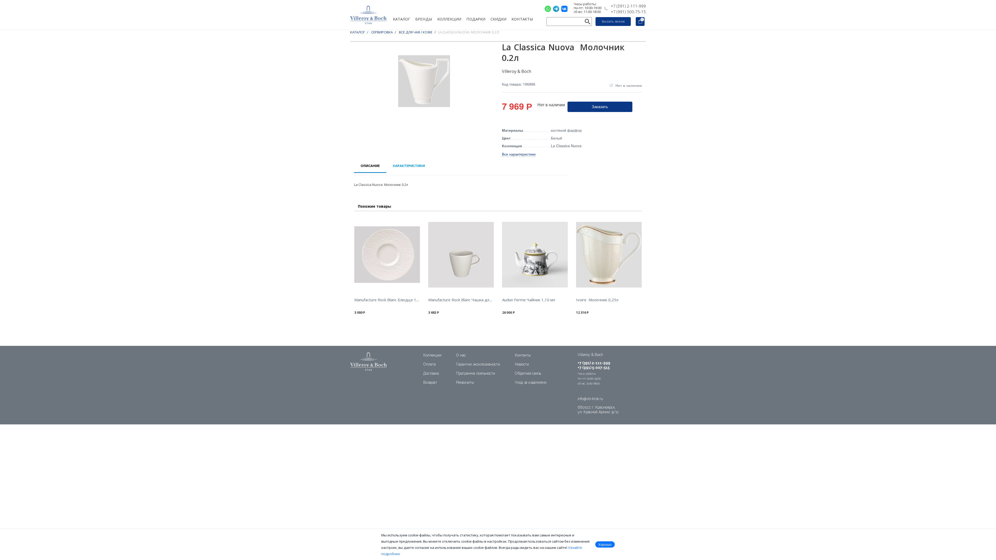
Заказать (600, 106)
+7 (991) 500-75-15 (628, 11)
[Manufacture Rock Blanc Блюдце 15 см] (387, 255)
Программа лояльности (475, 373)
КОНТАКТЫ (522, 18)
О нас (461, 355)
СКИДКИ (498, 18)
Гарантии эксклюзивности (478, 364)
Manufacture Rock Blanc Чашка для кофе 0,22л (470, 299)
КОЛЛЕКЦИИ (449, 18)
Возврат (430, 382)
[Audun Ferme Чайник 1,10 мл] (535, 255)
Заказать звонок (613, 21)
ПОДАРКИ (475, 18)
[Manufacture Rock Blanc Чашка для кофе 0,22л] (461, 255)
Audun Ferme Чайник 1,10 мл (528, 299)
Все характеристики (519, 154)
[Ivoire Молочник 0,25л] (609, 255)
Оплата (429, 364)
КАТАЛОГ (401, 18)
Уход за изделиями (531, 382)
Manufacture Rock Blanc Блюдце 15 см (389, 299)
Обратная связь (528, 373)
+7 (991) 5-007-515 (594, 368)
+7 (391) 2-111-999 (628, 6)
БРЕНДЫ (423, 18)
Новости (522, 364)
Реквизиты (465, 382)
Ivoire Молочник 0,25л (597, 299)
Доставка (431, 373)
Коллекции (432, 355)
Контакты (523, 355)
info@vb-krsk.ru (590, 399)
